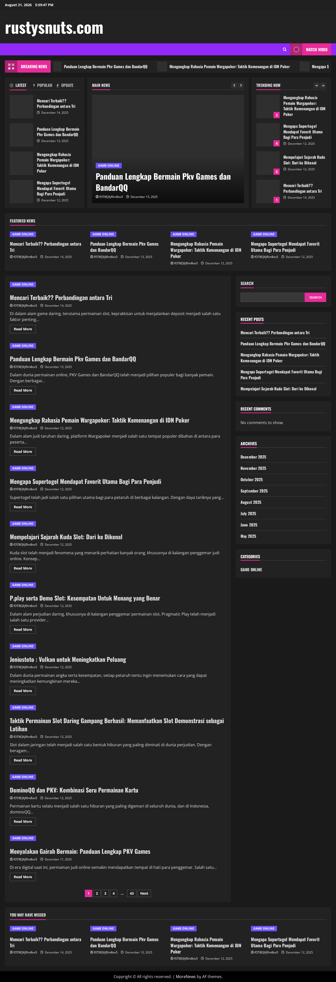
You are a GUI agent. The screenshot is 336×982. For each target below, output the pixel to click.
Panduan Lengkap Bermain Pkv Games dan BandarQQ (90, 66)
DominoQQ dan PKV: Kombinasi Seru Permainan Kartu (74, 789)
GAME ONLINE (108, 165)
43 (132, 893)
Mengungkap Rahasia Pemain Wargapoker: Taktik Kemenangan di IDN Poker (214, 66)
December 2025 (253, 457)
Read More (25, 329)
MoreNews (186, 976)
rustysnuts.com (54, 26)
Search (247, 283)
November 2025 (253, 468)
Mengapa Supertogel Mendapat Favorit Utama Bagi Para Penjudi (21, 191)
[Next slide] (241, 85)
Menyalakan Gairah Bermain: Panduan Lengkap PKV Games (80, 851)
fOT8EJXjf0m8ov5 (111, 197)
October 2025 (252, 479)
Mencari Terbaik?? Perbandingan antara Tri (21, 106)
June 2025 (249, 525)
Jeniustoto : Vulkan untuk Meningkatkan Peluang (68, 659)
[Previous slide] (234, 85)
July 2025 (248, 513)
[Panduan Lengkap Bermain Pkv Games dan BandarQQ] (168, 149)
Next (144, 893)
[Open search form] (285, 49)
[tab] (21, 86)
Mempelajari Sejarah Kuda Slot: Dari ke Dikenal (268, 163)
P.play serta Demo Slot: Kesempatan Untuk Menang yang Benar (85, 597)
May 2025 (248, 536)
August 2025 (251, 502)
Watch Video (316, 49)
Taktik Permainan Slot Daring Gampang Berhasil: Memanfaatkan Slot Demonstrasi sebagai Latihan (117, 724)
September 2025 (254, 491)
